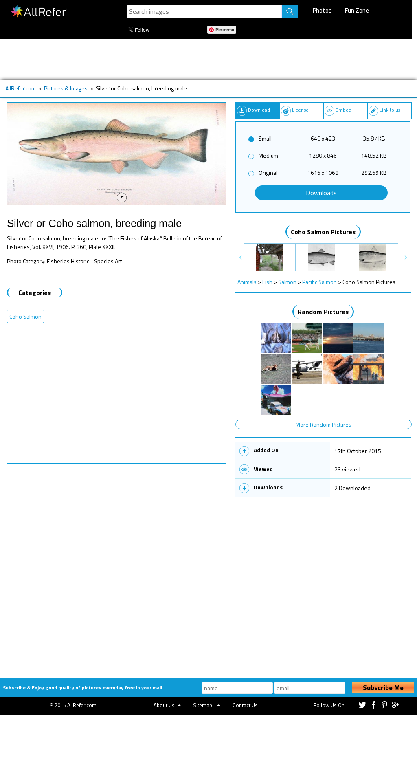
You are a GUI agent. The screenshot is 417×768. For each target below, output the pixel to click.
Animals (247, 281)
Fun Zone (357, 10)
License (300, 110)
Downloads (321, 193)
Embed (343, 110)
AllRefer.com (20, 88)
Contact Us (245, 705)
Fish (267, 281)
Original (268, 172)
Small (265, 138)
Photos (322, 10)
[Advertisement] (204, 59)
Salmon (287, 281)
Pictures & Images (66, 88)
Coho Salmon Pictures (323, 232)
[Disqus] (116, 566)
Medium (268, 155)
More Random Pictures (323, 424)
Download (259, 110)
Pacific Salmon (319, 281)
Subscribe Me (383, 687)
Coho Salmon (25, 316)
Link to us (390, 110)
